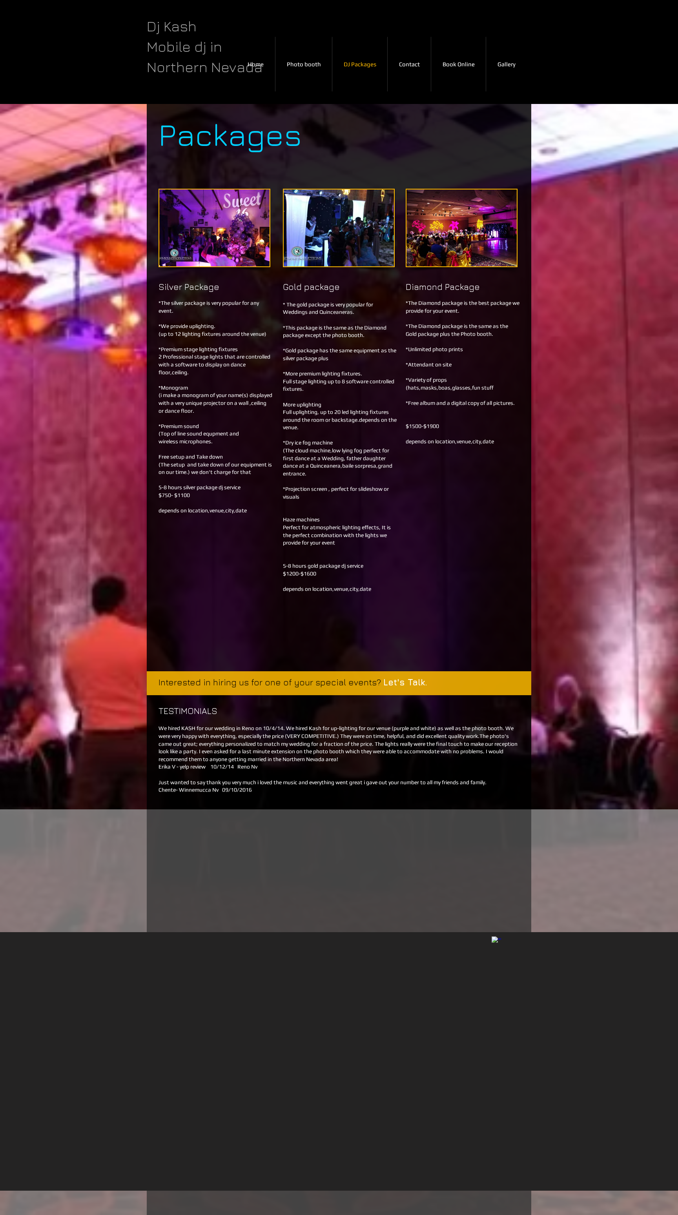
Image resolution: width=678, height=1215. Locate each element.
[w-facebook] (496, 941)
